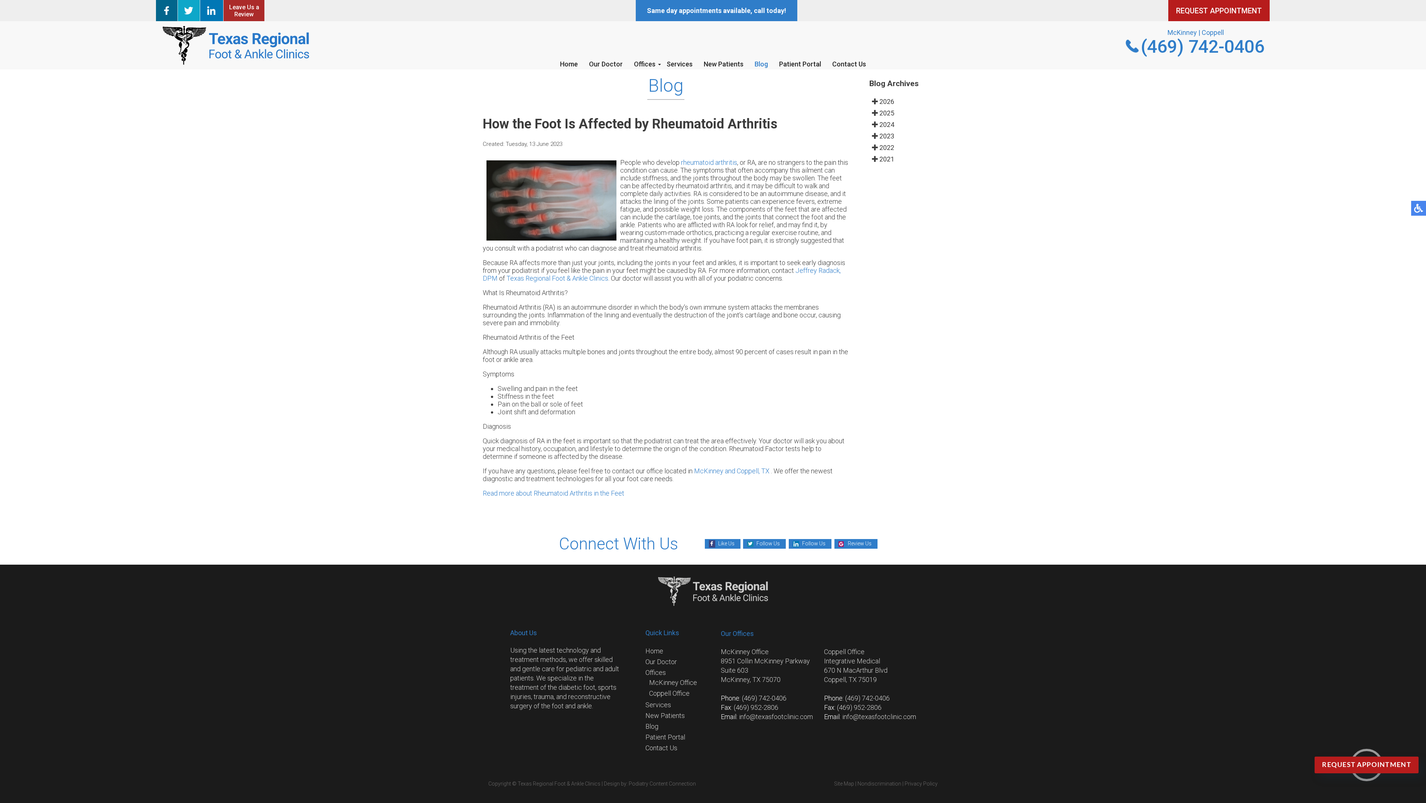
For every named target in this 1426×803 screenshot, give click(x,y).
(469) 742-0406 (1202, 46)
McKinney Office (673, 682)
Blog (761, 64)
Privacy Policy (921, 784)
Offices (644, 64)
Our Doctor (606, 64)
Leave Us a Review (244, 11)
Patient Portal (800, 64)
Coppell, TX (753, 471)
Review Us (860, 543)
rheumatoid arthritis (709, 162)
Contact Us (849, 64)
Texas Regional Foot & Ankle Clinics (557, 278)
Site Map (844, 784)
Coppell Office (669, 693)
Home (569, 64)
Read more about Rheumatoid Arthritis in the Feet (553, 493)
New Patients (723, 64)
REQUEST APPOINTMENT (1219, 10)
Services (680, 64)
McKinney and (715, 471)
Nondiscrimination (879, 784)
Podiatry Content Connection (662, 784)
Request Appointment (1366, 765)
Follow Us (768, 543)
